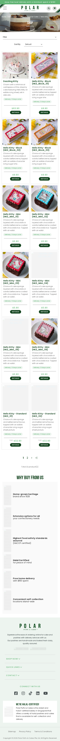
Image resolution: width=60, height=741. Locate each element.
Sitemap (12, 731)
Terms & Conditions (43, 731)
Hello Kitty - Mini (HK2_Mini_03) (12, 282)
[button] (15, 112)
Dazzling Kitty (10, 81)
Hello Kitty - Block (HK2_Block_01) (41, 82)
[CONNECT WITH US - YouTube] (45, 694)
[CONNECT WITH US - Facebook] (16, 694)
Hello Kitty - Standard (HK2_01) (15, 415)
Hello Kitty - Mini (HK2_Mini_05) (12, 348)
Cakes (21, 17)
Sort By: (17, 44)
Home (4, 17)
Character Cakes (32, 17)
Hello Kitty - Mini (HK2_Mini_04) (40, 282)
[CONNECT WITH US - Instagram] (23, 694)
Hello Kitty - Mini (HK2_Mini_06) (40, 348)
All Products (12, 17)
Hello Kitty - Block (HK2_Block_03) (41, 149)
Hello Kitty (44, 17)
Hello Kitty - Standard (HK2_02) (43, 415)
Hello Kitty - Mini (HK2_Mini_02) (40, 215)
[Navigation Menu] (5, 8)
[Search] (49, 8)
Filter (5, 37)
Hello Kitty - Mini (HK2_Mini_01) (12, 215)
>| (36, 458)
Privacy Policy (25, 731)
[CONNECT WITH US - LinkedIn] (37, 694)
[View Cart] (54, 8)
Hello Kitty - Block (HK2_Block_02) (12, 149)
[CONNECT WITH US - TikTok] (30, 694)
